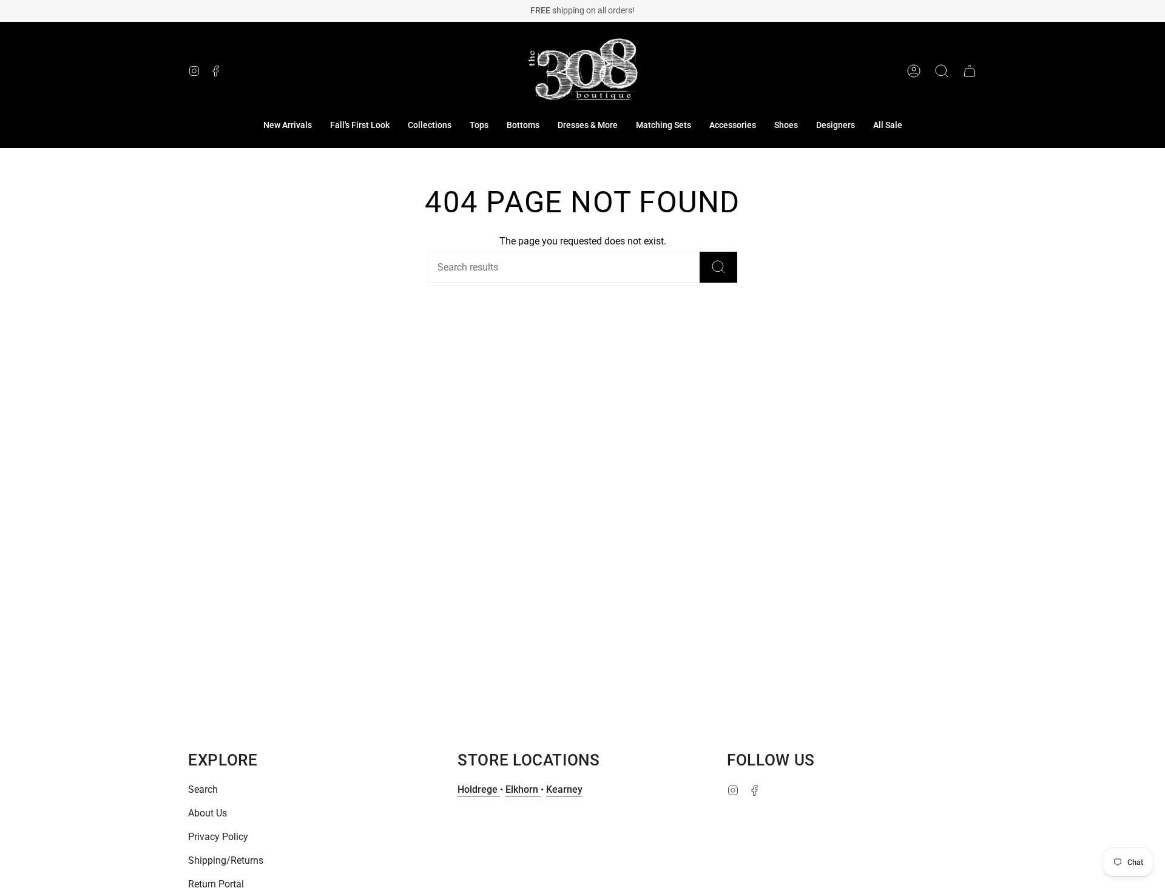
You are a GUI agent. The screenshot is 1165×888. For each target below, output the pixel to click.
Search (203, 789)
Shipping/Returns (225, 860)
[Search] (718, 267)
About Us (207, 813)
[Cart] (970, 71)
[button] (430, 125)
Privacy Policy (218, 837)
